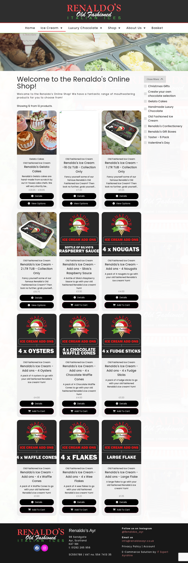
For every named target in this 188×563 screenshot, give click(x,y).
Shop (112, 28)
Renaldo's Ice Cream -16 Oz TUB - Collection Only (79, 167)
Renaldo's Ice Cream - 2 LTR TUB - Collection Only (36, 268)
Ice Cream (49, 28)
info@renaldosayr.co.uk (138, 541)
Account (149, 546)
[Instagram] (44, 548)
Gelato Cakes (36, 159)
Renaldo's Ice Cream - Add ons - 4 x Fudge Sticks (121, 370)
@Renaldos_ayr (132, 532)
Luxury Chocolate (83, 28)
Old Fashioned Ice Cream (36, 163)
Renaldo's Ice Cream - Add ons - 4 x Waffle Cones (36, 476)
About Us (134, 28)
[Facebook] (37, 548)
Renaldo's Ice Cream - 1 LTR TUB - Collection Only (121, 167)
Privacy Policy (132, 546)
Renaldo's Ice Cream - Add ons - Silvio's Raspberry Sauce (79, 268)
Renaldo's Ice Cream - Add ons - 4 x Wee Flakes (79, 476)
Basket (157, 28)
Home (30, 28)
